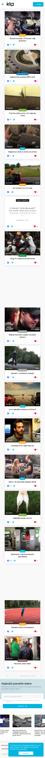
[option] (22, 725)
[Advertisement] (22, 286)
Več (11, 701)
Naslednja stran (28, 676)
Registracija (7, 745)
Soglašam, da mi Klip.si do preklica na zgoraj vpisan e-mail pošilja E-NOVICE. (22, 701)
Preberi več (22, 220)
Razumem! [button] (26, 753)
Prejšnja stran (7, 676)
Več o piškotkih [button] (21, 749)
